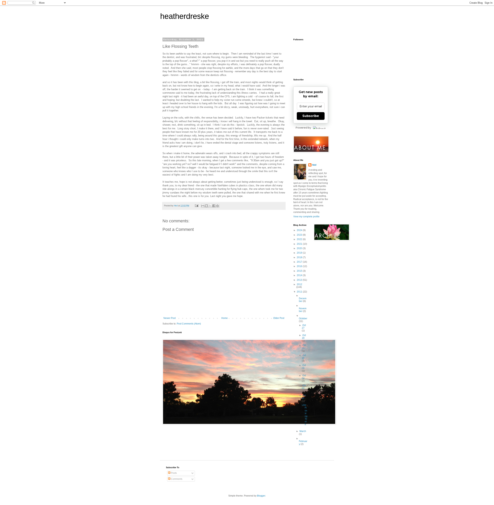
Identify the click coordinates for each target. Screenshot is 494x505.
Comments (176, 479)
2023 (300, 235)
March (302, 431)
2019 (300, 252)
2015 (300, 271)
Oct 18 (304, 336)
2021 (300, 244)
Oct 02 (304, 387)
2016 (300, 266)
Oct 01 (304, 397)
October (303, 318)
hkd (314, 165)
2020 (300, 248)
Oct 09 (304, 366)
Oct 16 (304, 346)
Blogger (261, 495)
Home (224, 318)
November (302, 310)
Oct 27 (304, 326)
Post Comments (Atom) (189, 323)
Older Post (278, 318)
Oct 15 (304, 356)
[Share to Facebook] (214, 206)
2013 (300, 280)
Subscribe (310, 116)
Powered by (303, 127)
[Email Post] (196, 205)
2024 (300, 230)
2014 (300, 275)
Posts (173, 473)
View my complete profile (306, 216)
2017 (300, 261)
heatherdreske (184, 16)
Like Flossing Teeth (304, 415)
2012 (299, 284)
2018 (300, 257)
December (302, 299)
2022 (300, 239)
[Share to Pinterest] (217, 206)
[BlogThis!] (206, 206)
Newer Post (169, 318)
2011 (300, 291)
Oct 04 (304, 377)
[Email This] (203, 206)
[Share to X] (210, 206)
